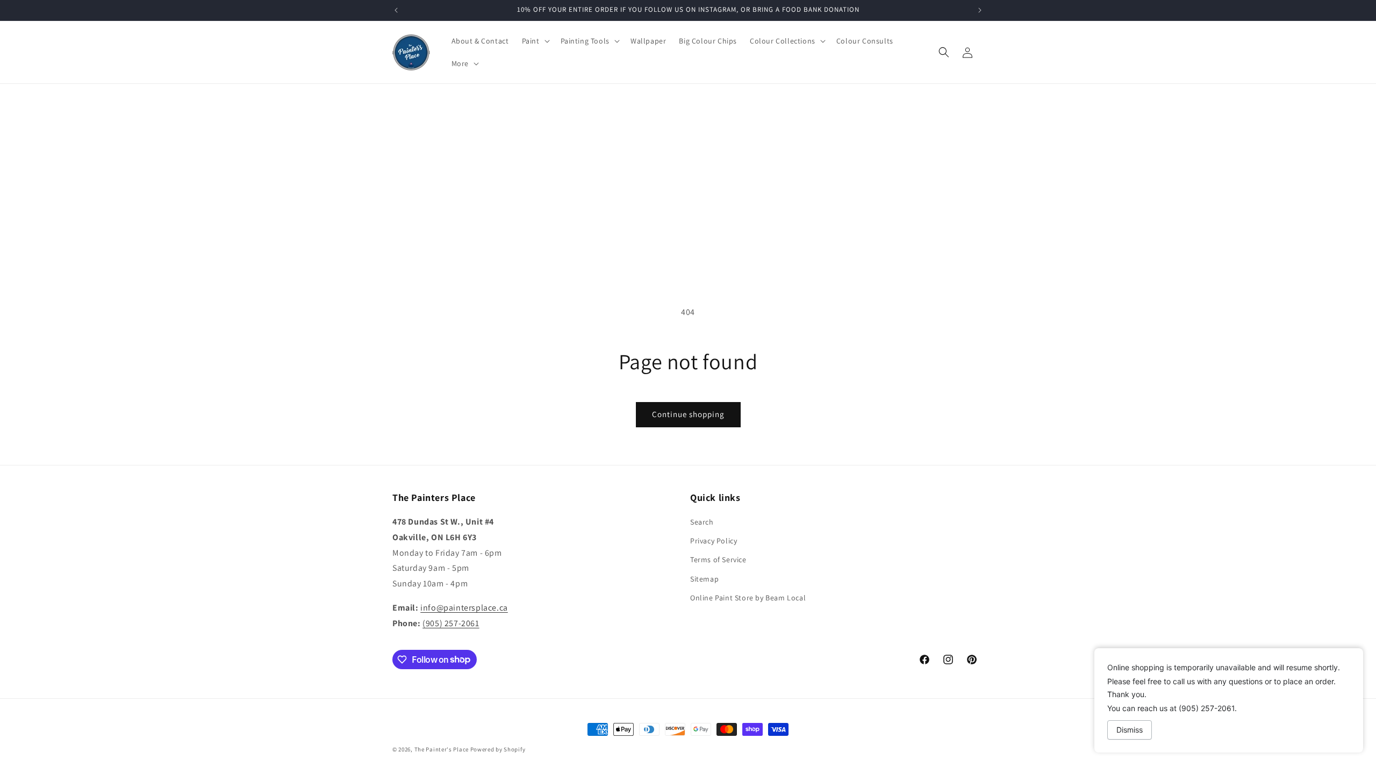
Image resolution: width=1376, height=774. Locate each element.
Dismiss (1129, 729)
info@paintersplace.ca (464, 607)
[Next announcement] (980, 10)
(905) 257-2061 (450, 623)
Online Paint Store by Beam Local (748, 598)
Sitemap (704, 579)
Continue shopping (688, 414)
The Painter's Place (441, 749)
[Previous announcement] (396, 10)
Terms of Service (718, 559)
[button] (534, 41)
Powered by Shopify (498, 749)
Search (702, 522)
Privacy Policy (713, 541)
